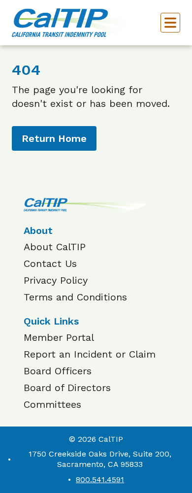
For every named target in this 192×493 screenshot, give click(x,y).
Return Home (54, 138)
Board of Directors (67, 388)
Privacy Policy (56, 280)
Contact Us (50, 263)
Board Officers (58, 371)
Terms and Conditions (75, 297)
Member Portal (59, 337)
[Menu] (170, 23)
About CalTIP (55, 247)
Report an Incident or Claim (90, 354)
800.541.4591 (100, 479)
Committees (52, 404)
